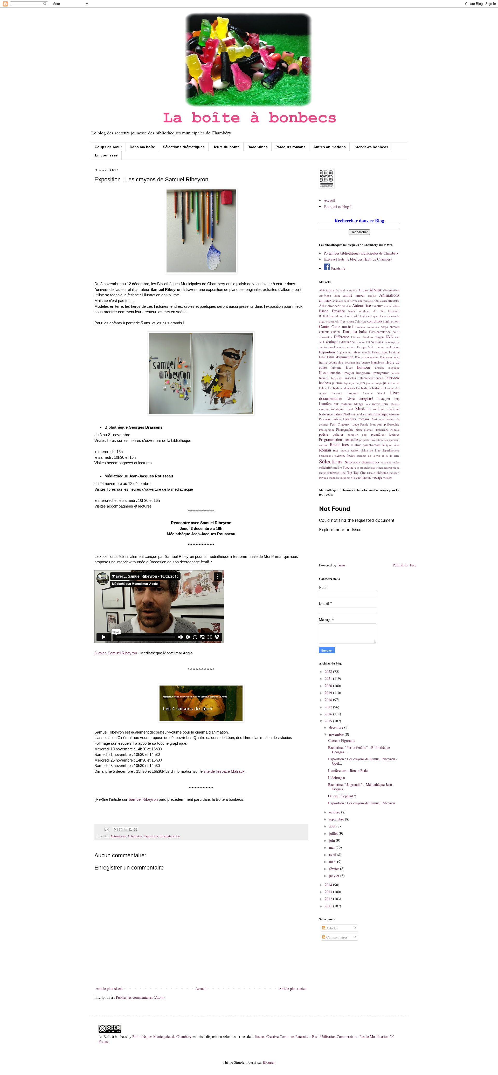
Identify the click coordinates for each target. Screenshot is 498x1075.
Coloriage (360, 321)
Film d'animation (340, 356)
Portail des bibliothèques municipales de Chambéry (361, 253)
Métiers (395, 404)
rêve (396, 445)
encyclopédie (391, 342)
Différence (341, 336)
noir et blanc (358, 414)
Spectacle (349, 467)
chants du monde (389, 316)
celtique (373, 316)
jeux (386, 382)
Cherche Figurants (341, 740)
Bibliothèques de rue (331, 316)
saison (355, 450)
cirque (350, 321)
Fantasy (394, 352)
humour (363, 367)
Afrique (363, 290)
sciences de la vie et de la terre (378, 455)
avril (333, 854)
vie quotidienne (361, 477)
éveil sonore (376, 347)
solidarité (325, 467)
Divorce (356, 337)
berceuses (393, 311)
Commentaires (336, 937)
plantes (368, 430)
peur (380, 424)
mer (367, 404)
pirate (359, 430)
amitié (347, 295)
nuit (369, 414)
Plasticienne (382, 430)
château (330, 321)
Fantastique (380, 352)
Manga (358, 404)
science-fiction (345, 455)
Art (321, 305)
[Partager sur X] (125, 829)
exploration (392, 347)
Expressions (344, 352)
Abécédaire (326, 290)
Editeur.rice (347, 342)
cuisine (336, 332)
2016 (329, 713)
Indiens (324, 378)
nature (338, 414)
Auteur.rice (134, 836)
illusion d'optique (387, 367)
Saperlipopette (390, 450)
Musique (362, 409)
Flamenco (386, 357)
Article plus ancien (292, 988)
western (387, 478)
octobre (335, 812)
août (332, 826)
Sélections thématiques (184, 147)
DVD (389, 336)
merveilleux (380, 404)
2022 (329, 671)
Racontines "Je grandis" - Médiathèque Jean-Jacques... (360, 786)
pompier (353, 434)
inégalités (336, 378)
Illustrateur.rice (170, 836)
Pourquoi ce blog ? (337, 206)
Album (375, 290)
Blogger (268, 1062)
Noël (347, 414)
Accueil (200, 988)
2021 (329, 678)
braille (364, 316)
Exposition (151, 836)
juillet (334, 833)
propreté (364, 440)
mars (333, 861)
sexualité (386, 462)
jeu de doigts (374, 383)
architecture (391, 300)
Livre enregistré (360, 398)
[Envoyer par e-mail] (115, 829)
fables (356, 352)
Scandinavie (326, 455)
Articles (331, 928)
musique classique (386, 409)
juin (332, 840)
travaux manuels (329, 478)
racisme (323, 445)
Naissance (326, 414)
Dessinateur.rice (380, 332)
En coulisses (106, 155)
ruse (335, 450)
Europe (361, 347)
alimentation (390, 290)
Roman (325, 450)
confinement (391, 321)
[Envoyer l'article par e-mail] (106, 829)
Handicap (377, 362)
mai (332, 847)
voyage (377, 477)
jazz (362, 383)
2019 (329, 692)
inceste (395, 373)
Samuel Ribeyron (143, 799)
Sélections (331, 461)
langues (353, 393)
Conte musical (342, 326)
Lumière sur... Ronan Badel (348, 770)
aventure (377, 306)
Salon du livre (371, 450)
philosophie (391, 424)
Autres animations (329, 147)
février (334, 868)
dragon (379, 337)
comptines (374, 321)
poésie (323, 434)
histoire (336, 367)
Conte (324, 326)
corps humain (390, 327)
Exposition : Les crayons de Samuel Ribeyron (361, 802)
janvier (334, 875)
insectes (350, 378)
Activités (340, 290)
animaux (325, 300)
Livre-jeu (383, 398)
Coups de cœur (108, 147)
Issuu (341, 565)
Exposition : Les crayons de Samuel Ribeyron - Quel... (362, 761)
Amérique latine (329, 295)
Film (322, 357)
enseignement (337, 347)
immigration (381, 373)
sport (360, 467)
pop (364, 434)
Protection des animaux (385, 440)
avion (387, 306)
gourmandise (352, 362)
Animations (118, 836)
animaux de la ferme (345, 301)
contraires (373, 327)
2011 (329, 905)
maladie (346, 404)
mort (350, 409)
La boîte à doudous (341, 388)
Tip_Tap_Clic (356, 472)
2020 (329, 685)
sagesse (345, 450)
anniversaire (365, 301)
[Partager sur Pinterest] (135, 829)
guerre (366, 362)
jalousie (337, 383)
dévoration (325, 337)
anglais (372, 295)
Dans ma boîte (142, 147)
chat (322, 321)
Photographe (326, 430)
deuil (396, 332)
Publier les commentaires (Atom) (140, 997)
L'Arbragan (336, 777)
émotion (360, 342)
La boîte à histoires (370, 388)
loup (396, 398)
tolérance (382, 472)
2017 (329, 706)
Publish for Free (404, 565)
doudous (368, 337)
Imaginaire (363, 373)
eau (397, 337)
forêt (396, 357)
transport (394, 473)
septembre (337, 819)
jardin (355, 383)
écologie (332, 341)
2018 (329, 699)
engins (323, 347)
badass (395, 306)
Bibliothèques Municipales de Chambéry (161, 1036)
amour (360, 295)
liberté (381, 393)
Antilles (378, 301)
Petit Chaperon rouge (344, 424)
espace (351, 347)
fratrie (323, 362)
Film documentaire (366, 357)
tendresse (333, 472)
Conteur (360, 327)
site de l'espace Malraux (224, 771)
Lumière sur (328, 403)
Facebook (337, 268)
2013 (329, 891)
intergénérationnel (370, 378)
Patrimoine (377, 419)
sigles (396, 462)
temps (322, 473)
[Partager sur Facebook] (130, 829)
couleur (324, 332)
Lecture (367, 393)
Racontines (257, 147)
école (322, 342)
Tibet (343, 473)
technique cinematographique (381, 467)
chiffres (340, 321)
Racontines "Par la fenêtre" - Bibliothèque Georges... (359, 749)
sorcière (337, 467)
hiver (349, 367)
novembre (337, 734)
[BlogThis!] (120, 829)
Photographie (345, 429)
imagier (349, 373)
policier (338, 434)
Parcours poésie (330, 419)
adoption (352, 290)
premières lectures (385, 434)
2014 (329, 884)
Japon (347, 383)
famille (366, 352)
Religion (387, 445)
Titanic (370, 473)
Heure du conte (226, 147)
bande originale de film (366, 311)
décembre (336, 727)
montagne (337, 409)
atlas (348, 306)
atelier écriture (335, 306)
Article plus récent (109, 988)
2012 (329, 898)
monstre (324, 409)
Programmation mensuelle (338, 439)
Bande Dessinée (332, 310)
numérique (380, 414)
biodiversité (352, 316)
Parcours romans (290, 147)
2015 (329, 720)
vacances (345, 478)
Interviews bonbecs (371, 147)
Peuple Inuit (368, 424)
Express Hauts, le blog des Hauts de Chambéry (358, 259)
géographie (336, 362)
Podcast (394, 430)
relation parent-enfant (366, 445)
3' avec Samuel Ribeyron (115, 653)
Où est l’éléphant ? (342, 795)
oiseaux (394, 414)
